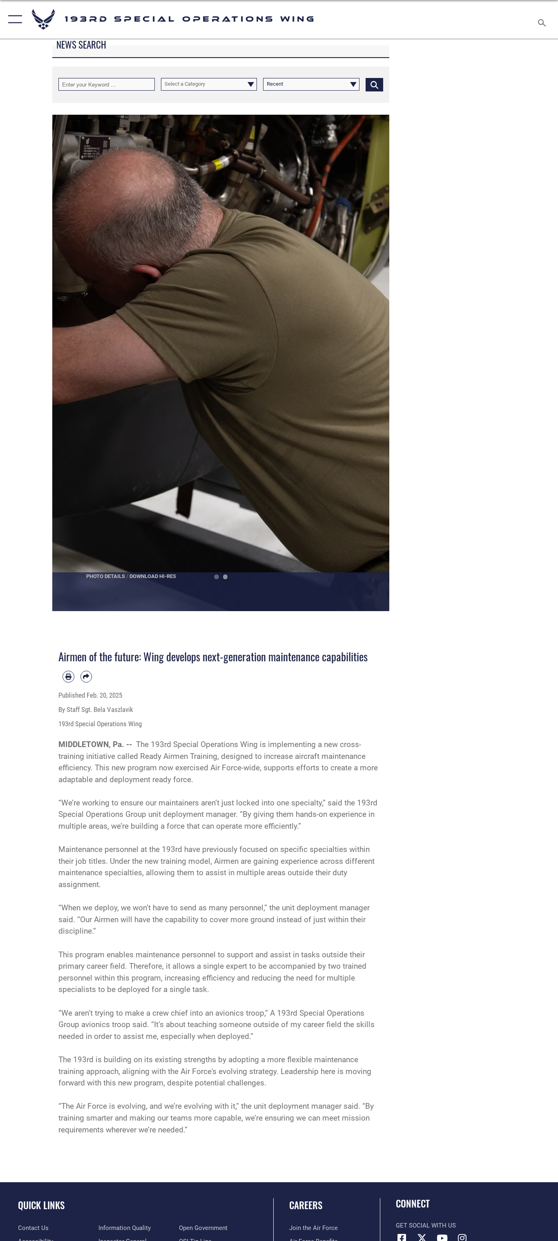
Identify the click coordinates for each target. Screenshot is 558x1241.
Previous (69, 363)
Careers (305, 1205)
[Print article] (68, 677)
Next (373, 363)
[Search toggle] (543, 19)
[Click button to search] (374, 84)
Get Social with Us (426, 1225)
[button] (13, 19)
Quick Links (41, 1205)
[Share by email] (86, 677)
